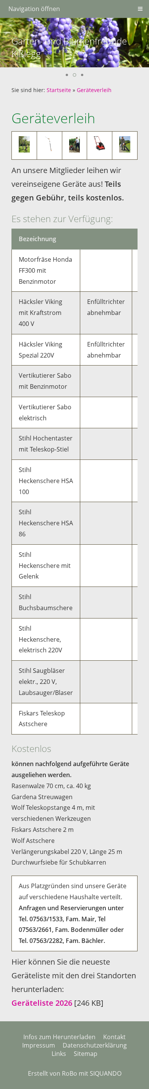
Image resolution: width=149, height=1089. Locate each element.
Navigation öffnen (34, 9)
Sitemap (85, 1053)
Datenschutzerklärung (95, 1045)
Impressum (38, 1045)
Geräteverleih (94, 90)
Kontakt (114, 1037)
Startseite (59, 90)
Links (59, 1053)
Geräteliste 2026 (41, 1003)
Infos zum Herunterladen (59, 1037)
